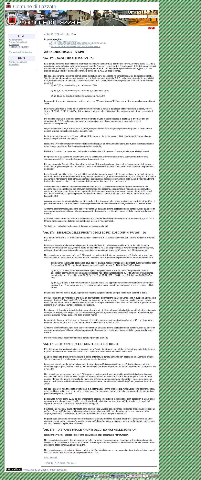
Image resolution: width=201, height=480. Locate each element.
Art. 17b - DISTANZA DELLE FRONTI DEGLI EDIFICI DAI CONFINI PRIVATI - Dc (78, 43)
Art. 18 (70, 34)
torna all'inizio (50, 457)
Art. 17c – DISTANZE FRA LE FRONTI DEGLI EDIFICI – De (71, 45)
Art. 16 (50, 34)
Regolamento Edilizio (19, 47)
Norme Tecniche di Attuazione (18, 43)
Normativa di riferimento (20, 52)
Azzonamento (15, 40)
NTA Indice (60, 34)
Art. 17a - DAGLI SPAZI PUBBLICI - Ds (64, 41)
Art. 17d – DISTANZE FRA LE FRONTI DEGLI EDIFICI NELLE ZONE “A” (75, 47)
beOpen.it (43, 469)
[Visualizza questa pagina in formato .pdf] (151, 29)
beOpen (154, 473)
